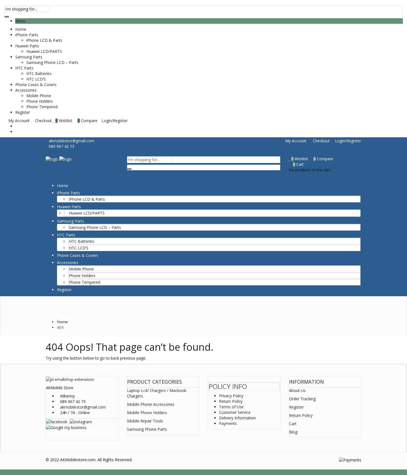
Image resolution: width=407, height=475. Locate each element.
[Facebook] (56, 421)
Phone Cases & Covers (35, 84)
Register (22, 112)
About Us (297, 390)
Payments (228, 423)
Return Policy (231, 401)
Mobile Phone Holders (147, 412)
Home (20, 29)
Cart (293, 423)
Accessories (26, 90)
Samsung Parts (28, 57)
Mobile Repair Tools (145, 421)
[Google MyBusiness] (66, 427)
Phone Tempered (42, 106)
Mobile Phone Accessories (150, 404)
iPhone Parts (26, 34)
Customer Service (235, 412)
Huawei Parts (27, 45)
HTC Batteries (38, 73)
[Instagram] (80, 421)
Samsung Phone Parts (147, 429)
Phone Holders (39, 101)
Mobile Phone (38, 95)
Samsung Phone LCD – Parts (52, 62)
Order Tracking (302, 398)
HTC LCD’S (36, 79)
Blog (293, 432)
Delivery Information (237, 417)
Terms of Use (231, 406)
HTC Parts (24, 68)
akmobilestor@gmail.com (83, 407)
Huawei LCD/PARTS (44, 51)
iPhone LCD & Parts (44, 40)
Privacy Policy (231, 395)
